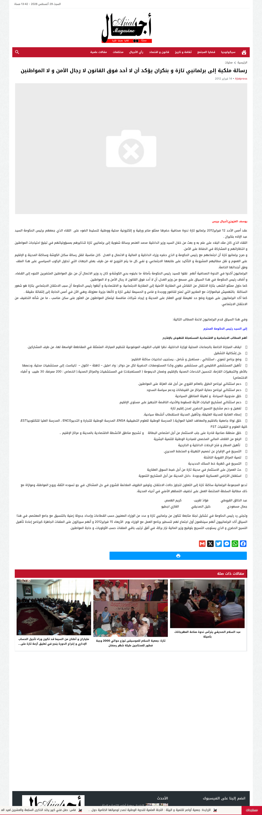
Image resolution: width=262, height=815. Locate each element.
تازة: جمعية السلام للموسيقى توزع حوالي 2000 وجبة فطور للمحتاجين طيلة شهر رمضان (130, 643)
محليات (229, 62)
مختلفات (118, 52)
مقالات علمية (98, 52)
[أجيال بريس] (131, 28)
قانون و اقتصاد (159, 52)
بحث (17, 52)
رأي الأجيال (136, 52)
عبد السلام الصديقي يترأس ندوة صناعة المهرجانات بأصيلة (207, 634)
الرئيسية (244, 52)
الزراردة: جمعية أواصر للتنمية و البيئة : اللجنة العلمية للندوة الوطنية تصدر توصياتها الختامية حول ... (173, 810)
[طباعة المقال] (178, 555)
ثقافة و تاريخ (183, 52)
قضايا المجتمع (206, 52)
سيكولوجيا (228, 52)
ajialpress (241, 78)
